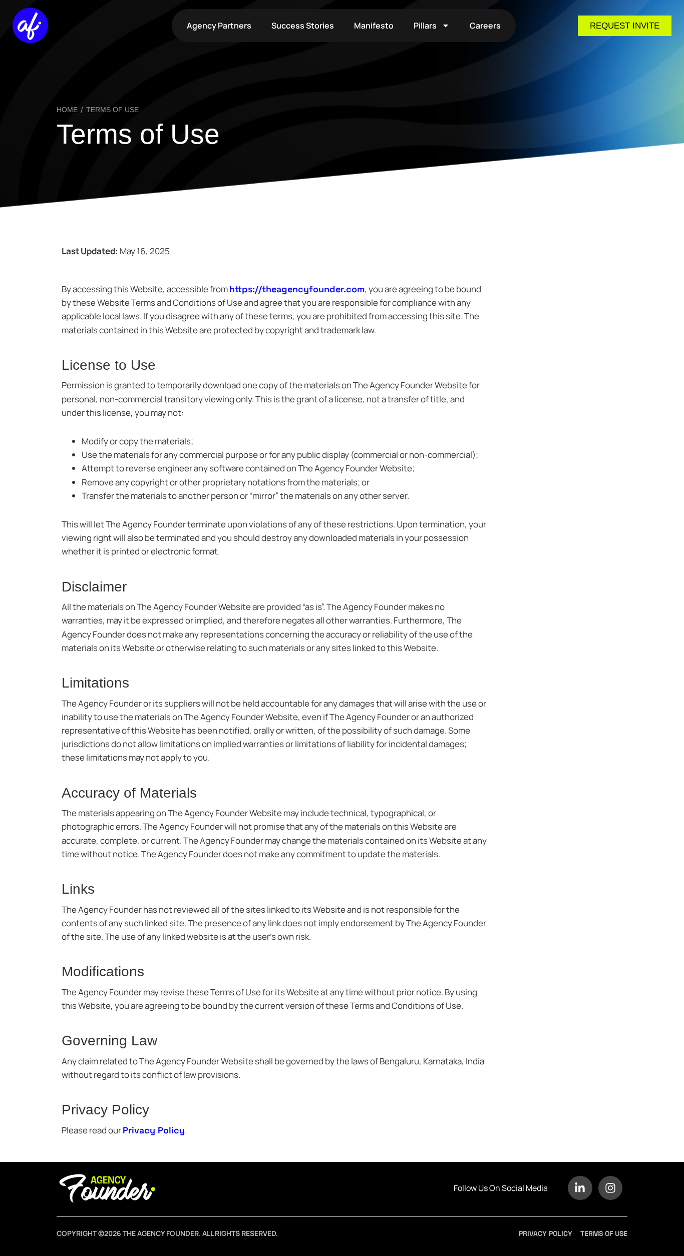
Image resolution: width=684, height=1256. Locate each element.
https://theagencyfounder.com (297, 289)
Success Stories (302, 25)
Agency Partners (219, 25)
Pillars (425, 25)
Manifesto (374, 25)
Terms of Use (138, 134)
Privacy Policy (154, 1130)
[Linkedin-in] (580, 1188)
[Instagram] (610, 1188)
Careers (485, 25)
